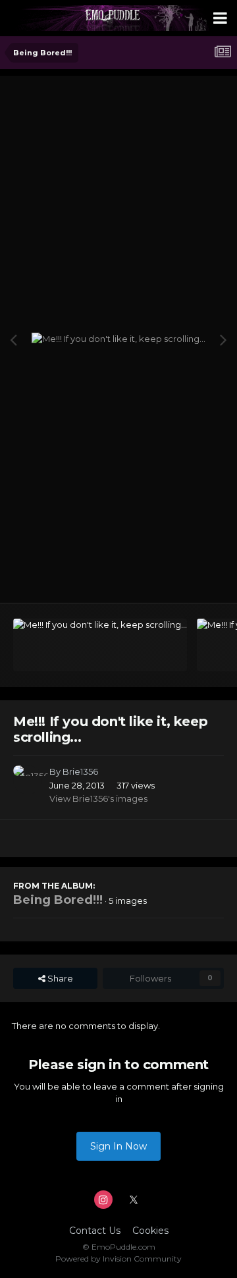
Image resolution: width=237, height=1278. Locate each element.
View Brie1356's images (98, 798)
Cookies (150, 1230)
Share (59, 978)
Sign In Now (118, 1146)
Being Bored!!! (58, 900)
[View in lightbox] (118, 339)
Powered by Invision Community (118, 1259)
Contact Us (94, 1230)
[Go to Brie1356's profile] (27, 779)
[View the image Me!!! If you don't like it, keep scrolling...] (100, 645)
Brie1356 (80, 771)
